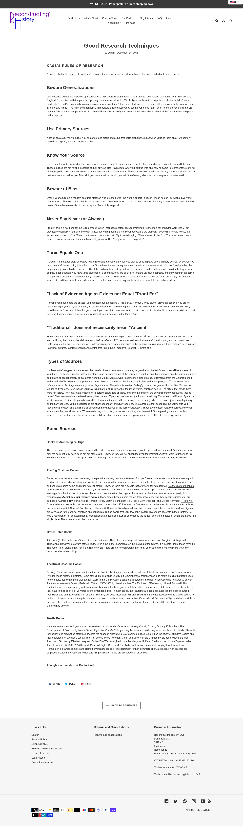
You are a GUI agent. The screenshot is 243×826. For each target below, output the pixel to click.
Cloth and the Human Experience (170, 641)
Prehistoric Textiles (57, 641)
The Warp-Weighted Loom (114, 641)
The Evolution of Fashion (145, 583)
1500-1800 (105, 583)
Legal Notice (38, 757)
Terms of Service (40, 753)
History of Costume (80, 489)
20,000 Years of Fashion (181, 485)
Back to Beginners (124, 705)
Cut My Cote (146, 626)
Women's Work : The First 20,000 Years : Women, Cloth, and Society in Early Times (112, 637)
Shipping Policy (39, 743)
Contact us (86, 665)
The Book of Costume (124, 489)
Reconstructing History (201, 810)
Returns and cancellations (108, 734)
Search (35, 734)
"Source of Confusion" (79, 74)
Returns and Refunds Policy (46, 748)
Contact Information (42, 762)
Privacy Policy (39, 739)
